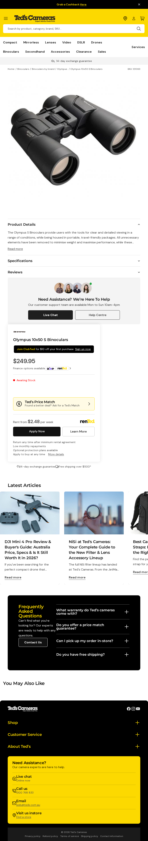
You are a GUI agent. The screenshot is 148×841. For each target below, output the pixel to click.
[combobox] (74, 28)
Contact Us (33, 642)
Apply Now (37, 431)
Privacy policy (32, 836)
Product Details (21, 224)
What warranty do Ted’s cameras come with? (85, 612)
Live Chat (50, 315)
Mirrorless (31, 42)
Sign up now (83, 349)
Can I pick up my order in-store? (84, 641)
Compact (10, 42)
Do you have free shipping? (80, 654)
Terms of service (69, 836)
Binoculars (11, 52)
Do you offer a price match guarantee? (80, 627)
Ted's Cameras (78, 832)
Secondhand (35, 52)
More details (56, 454)
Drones (96, 42)
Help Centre (97, 315)
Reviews (15, 272)
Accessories (60, 52)
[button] (82, 389)
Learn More (78, 431)
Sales (102, 52)
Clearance (84, 52)
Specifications (20, 261)
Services (138, 47)
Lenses (50, 42)
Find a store (23, 817)
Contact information (111, 836)
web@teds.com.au (28, 805)
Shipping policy (89, 836)
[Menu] (7, 18)
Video (66, 42)
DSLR (81, 42)
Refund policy (50, 836)
